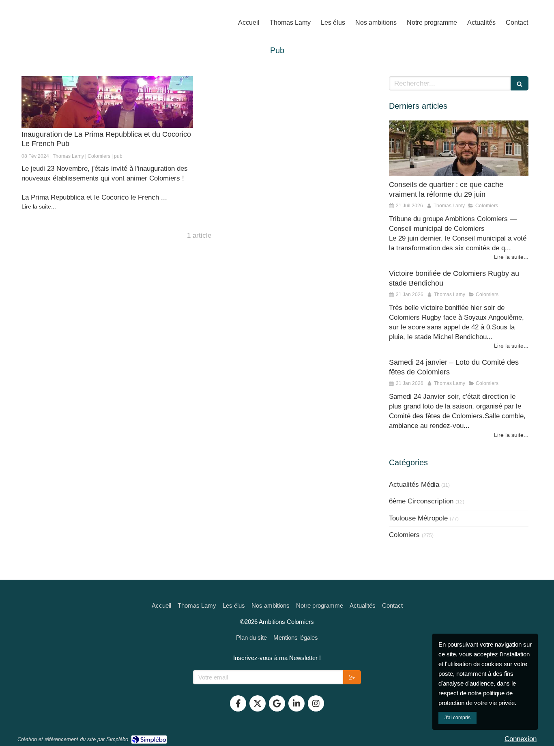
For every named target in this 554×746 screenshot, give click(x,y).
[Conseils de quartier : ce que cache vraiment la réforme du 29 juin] (458, 148)
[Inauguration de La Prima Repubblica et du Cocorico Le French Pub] (107, 102)
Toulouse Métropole (418, 518)
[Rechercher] (519, 83)
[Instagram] (316, 703)
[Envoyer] (352, 677)
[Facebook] (238, 703)
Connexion (521, 739)
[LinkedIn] (296, 703)
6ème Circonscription (421, 501)
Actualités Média (414, 484)
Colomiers (404, 535)
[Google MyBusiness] (277, 703)
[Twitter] (257, 703)
